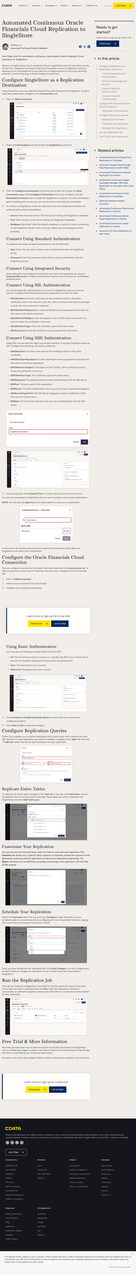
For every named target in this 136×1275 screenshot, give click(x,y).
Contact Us (106, 1195)
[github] (17, 1142)
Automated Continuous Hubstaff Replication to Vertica (115, 174)
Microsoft (41, 1226)
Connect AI (42, 1170)
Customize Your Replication (115, 123)
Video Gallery (11, 1239)
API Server (10, 1182)
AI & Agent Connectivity (79, 1174)
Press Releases (107, 1170)
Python (9, 1178)
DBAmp (40, 1178)
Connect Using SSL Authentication (111, 90)
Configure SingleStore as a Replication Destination (112, 68)
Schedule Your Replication (114, 128)
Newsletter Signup (14, 1230)
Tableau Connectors (14, 1199)
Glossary (9, 1235)
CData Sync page (18, 1050)
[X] (12, 1142)
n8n (39, 1230)
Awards (104, 1178)
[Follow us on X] (84, 46)
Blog (7, 1222)
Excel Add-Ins (12, 1190)
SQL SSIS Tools (43, 1174)
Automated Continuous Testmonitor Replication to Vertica (116, 210)
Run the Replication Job (111, 132)
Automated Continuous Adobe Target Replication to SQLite (114, 217)
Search (107, 6)
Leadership (106, 1182)
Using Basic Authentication (115, 111)
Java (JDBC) (11, 1170)
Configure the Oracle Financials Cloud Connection (114, 105)
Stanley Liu (16, 45)
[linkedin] (7, 1142)
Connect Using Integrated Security (114, 83)
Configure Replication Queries (114, 115)
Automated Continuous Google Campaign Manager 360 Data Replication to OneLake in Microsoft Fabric (116, 184)
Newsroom (105, 1174)
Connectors (74, 1165)
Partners (105, 1186)
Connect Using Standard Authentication (114, 75)
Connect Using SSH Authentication (111, 98)
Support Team (35, 1057)
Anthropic (41, 1214)
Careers (104, 1190)
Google (40, 1222)
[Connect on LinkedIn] (89, 46)
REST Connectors (13, 1186)
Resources (10, 1226)
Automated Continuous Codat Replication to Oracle (113, 225)
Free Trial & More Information (113, 136)
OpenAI (40, 1235)
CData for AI (91, 5)
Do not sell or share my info (119, 1267)
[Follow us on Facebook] (80, 46)
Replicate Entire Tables (113, 119)
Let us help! (60, 623)
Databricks (42, 1218)
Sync (39, 1165)
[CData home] (9, 6)
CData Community (14, 1214)
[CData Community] (22, 1142)
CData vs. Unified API (78, 1186)
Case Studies (11, 1218)
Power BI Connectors (15, 1195)
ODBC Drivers (12, 1165)
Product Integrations (78, 1170)
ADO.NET (9, 1174)
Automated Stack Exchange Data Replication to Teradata (115, 159)
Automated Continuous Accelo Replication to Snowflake (114, 195)
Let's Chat (121, 5)
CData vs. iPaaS (76, 1182)
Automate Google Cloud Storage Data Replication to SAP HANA (115, 166)
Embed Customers (77, 1178)
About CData (107, 1165)
